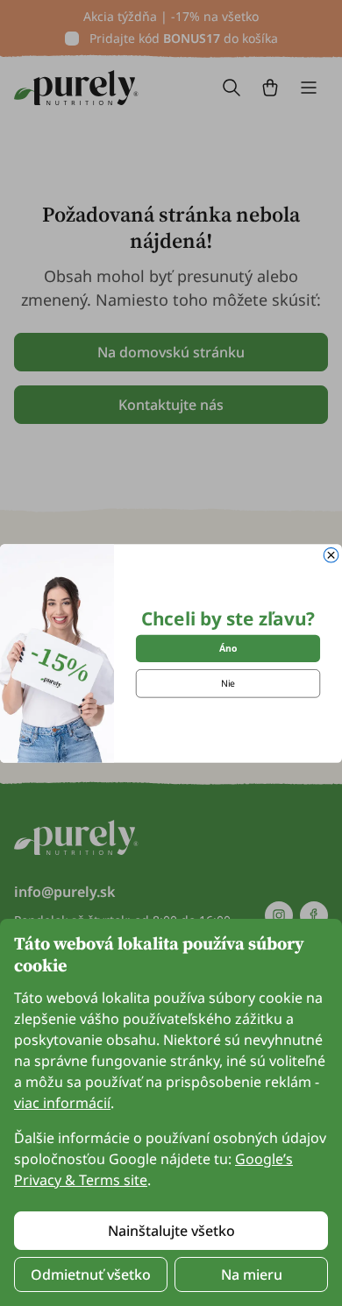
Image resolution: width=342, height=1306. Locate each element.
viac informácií (62, 1102)
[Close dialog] (331, 554)
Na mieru (251, 1274)
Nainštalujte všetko (171, 1230)
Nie (228, 683)
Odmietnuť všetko (91, 1274)
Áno (228, 648)
